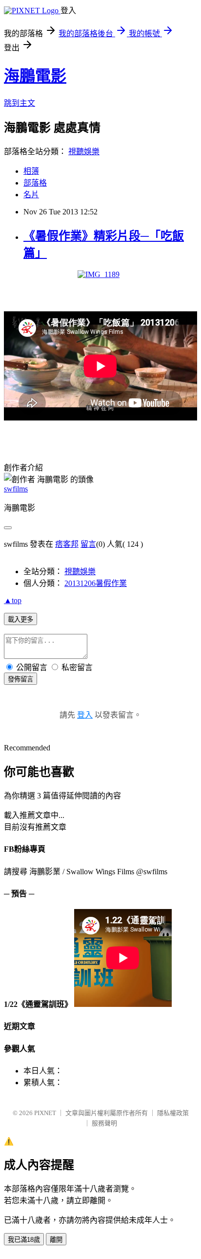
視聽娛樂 (84, 151)
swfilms (16, 489)
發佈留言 (20, 679)
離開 (56, 1239)
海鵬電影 (35, 76)
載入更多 (20, 619)
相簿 (31, 171)
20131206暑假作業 (95, 583)
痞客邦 (67, 544)
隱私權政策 (173, 1113)
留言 (88, 544)
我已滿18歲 (24, 1239)
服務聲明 (104, 1123)
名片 (31, 194)
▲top (12, 600)
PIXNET (45, 1113)
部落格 (35, 183)
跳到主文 (19, 103)
